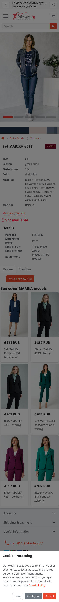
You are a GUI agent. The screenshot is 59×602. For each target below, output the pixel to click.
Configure (33, 596)
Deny (18, 596)
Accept (50, 596)
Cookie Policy (37, 585)
